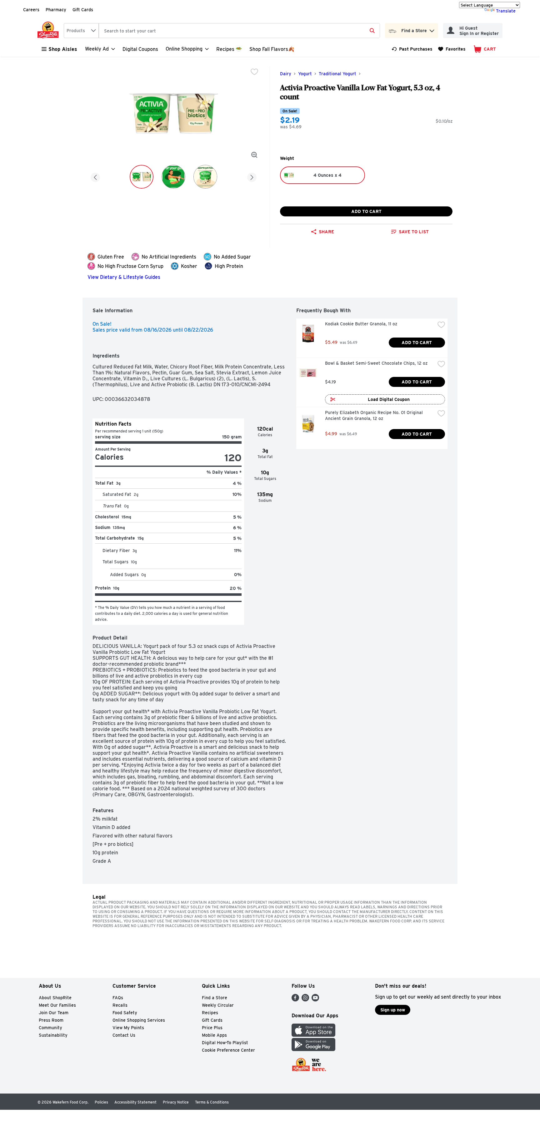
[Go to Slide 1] (141, 176)
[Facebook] (295, 1000)
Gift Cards (82, 9)
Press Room (51, 1020)
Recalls (120, 1005)
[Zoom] (254, 155)
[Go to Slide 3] (205, 176)
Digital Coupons (140, 49)
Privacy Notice (176, 1102)
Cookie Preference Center (228, 1050)
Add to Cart (366, 211)
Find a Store (214, 997)
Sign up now (392, 1009)
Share (326, 231)
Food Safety (124, 1012)
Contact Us (123, 1035)
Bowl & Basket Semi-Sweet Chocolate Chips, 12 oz (376, 363)
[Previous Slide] (95, 176)
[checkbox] (254, 72)
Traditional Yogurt (337, 73)
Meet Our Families (57, 1005)
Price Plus (212, 1027)
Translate (506, 10)
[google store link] (313, 1049)
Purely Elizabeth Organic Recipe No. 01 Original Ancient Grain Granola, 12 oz (374, 415)
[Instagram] (305, 1000)
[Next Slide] (252, 176)
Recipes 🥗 (229, 49)
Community (50, 1027)
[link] (412, 49)
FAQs (117, 997)
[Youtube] (315, 1000)
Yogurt (305, 73)
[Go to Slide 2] (173, 176)
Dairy (285, 73)
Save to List (414, 231)
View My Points (128, 1027)
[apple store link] (313, 1035)
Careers (31, 9)
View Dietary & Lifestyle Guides (124, 277)
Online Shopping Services (138, 1020)
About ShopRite (55, 997)
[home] (49, 31)
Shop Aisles (62, 49)
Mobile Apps (214, 1035)
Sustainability (53, 1035)
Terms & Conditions (212, 1102)
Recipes (210, 1012)
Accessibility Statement (135, 1102)
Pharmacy (56, 9)
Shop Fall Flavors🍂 (271, 49)
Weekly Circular (218, 1005)
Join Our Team (53, 1012)
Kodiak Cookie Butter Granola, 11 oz (361, 323)
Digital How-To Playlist (225, 1042)
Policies (101, 1102)
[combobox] (81, 30)
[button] (431, 29)
